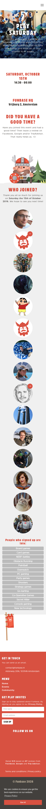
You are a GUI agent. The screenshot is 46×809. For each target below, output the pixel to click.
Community (8, 690)
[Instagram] (28, 738)
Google (19, 764)
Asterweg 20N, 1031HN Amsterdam (22, 671)
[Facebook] (9, 738)
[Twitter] (18, 738)
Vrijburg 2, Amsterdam (23, 104)
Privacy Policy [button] (10, 796)
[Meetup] (37, 738)
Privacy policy (34, 771)
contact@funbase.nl (15, 668)
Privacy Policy (35, 704)
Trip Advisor (34, 764)
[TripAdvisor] (23, 747)
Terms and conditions (15, 771)
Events (5, 687)
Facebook (10, 764)
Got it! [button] (23, 802)
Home (5, 683)
